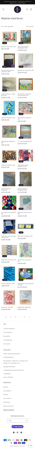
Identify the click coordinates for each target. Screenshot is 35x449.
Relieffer (5, 394)
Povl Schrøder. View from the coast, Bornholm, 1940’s (24, 94)
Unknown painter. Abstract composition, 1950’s (7, 71)
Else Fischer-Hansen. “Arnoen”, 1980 (25, 213)
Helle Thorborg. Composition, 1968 (8, 142)
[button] (3, 9)
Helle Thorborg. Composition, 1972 (24, 118)
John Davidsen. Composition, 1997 (24, 260)
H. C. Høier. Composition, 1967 (25, 141)
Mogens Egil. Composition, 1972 (8, 259)
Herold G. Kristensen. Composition (6, 189)
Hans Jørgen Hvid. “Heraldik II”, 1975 (8, 213)
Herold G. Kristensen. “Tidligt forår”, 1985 (8, 94)
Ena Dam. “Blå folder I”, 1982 (7, 283)
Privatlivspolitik (7, 332)
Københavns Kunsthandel (19, 446)
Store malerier (7, 398)
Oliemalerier (6, 402)
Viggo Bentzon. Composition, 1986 (26, 70)
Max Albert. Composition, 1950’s (8, 46)
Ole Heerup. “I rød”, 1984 (7, 307)
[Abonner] (26, 421)
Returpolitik (6, 336)
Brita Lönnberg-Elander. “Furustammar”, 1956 (23, 47)
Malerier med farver (8, 410)
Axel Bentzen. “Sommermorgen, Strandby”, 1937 (8, 236)
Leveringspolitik (7, 340)
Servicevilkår (6, 344)
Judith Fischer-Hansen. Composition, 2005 (23, 165)
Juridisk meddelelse (9, 328)
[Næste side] (29, 317)
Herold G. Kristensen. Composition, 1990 (23, 189)
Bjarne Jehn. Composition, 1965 (25, 236)
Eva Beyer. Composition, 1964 (8, 165)
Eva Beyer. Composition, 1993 (8, 117)
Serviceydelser (7, 391)
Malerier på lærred (8, 406)
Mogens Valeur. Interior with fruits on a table (25, 284)
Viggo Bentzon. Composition (24, 307)
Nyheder (5, 387)
